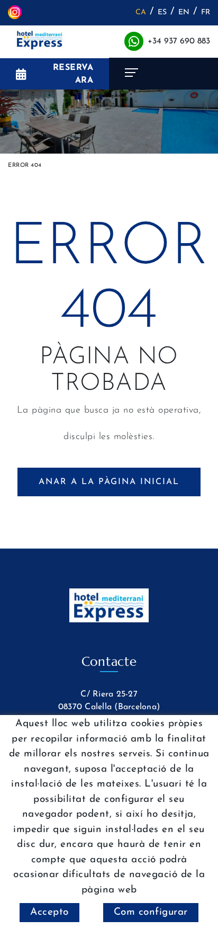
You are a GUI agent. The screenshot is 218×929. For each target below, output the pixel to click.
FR (206, 12)
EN (184, 12)
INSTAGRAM (16, 12)
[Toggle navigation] (163, 74)
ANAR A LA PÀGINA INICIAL (109, 482)
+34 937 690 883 (179, 41)
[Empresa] (39, 39)
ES (162, 12)
